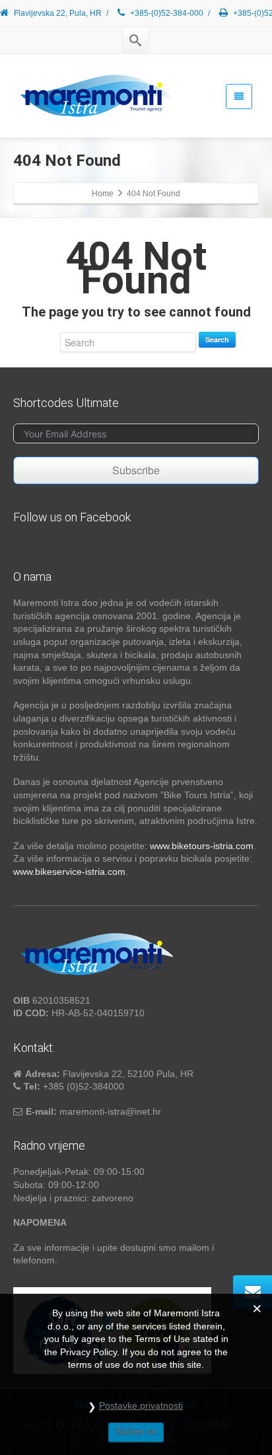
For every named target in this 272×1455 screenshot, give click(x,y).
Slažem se (136, 1431)
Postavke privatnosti (141, 1405)
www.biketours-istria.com (202, 845)
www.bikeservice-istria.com (69, 871)
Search (217, 339)
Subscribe (136, 470)
